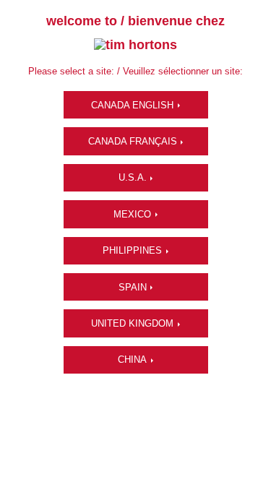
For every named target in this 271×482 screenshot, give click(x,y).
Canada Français (132, 141)
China (132, 359)
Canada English (132, 105)
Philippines (132, 250)
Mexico (132, 214)
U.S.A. (133, 177)
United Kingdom (132, 323)
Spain (133, 287)
